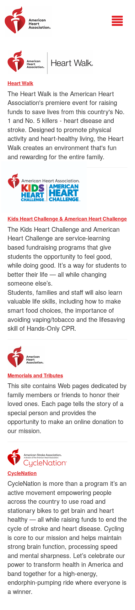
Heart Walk (20, 83)
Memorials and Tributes (35, 375)
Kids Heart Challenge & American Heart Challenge (67, 218)
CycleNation (22, 473)
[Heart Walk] (50, 61)
